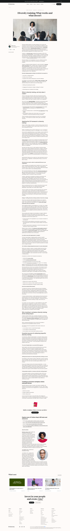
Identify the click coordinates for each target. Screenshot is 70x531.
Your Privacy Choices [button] (42, 526)
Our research (24, 325)
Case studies (42, 514)
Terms (37, 526)
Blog (9, 7)
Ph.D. (28, 449)
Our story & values (54, 510)
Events (41, 513)
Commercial (20, 523)
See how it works (38, 502)
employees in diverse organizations (33, 318)
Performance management (44, 524)
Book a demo (59, 4)
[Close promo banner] (61, 1)
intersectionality (40, 273)
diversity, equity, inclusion (35, 47)
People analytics (25, 139)
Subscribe (36, 526)
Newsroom (53, 511)
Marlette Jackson (13, 45)
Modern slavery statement (54, 515)
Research (31, 511)
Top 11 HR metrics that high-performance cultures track (35, 422)
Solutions (31, 4)
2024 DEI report (30, 53)
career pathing (30, 258)
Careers (52, 512)
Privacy (39, 526)
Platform (28, 4)
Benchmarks (31, 512)
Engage (9, 510)
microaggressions (42, 110)
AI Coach (9, 512)
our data (27, 251)
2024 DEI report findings (32, 230)
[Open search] (52, 4)
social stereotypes (39, 106)
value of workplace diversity (32, 57)
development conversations (32, 262)
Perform (9, 511)
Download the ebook (35, 412)
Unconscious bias (26, 106)
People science (31, 510)
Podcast (42, 512)
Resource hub (42, 510)
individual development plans (31, 259)
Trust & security (53, 513)
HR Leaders (20, 512)
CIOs (19, 514)
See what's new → (41, 1)
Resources (38, 4)
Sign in (54, 4)
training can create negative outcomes (40, 228)
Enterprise (20, 522)
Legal (52, 514)
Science (35, 4)
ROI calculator (31, 513)
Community (53, 516)
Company (42, 4)
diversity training (32, 101)
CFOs (20, 513)
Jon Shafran (24, 449)
